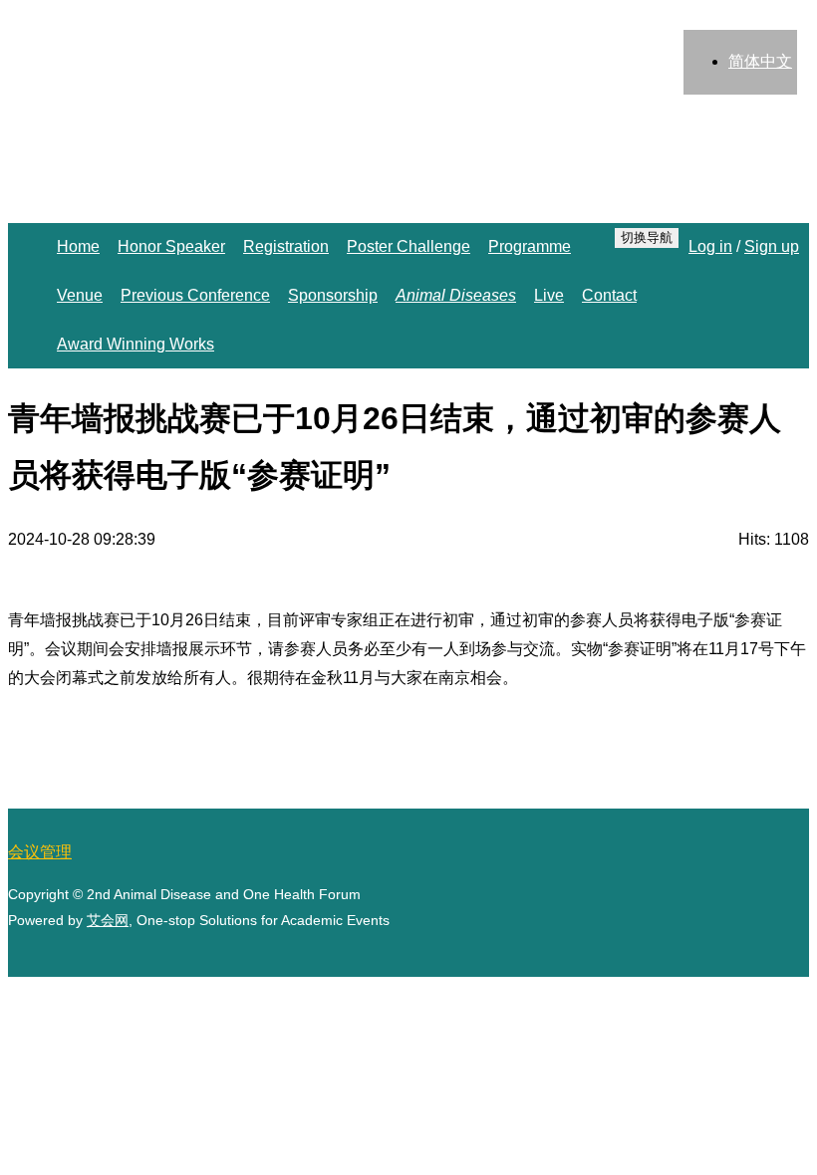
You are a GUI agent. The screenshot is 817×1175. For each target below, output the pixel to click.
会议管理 (40, 851)
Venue (80, 295)
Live (549, 295)
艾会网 (108, 920)
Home (78, 246)
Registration (286, 246)
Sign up (771, 246)
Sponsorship (333, 295)
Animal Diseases (456, 295)
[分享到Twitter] (640, 973)
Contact (609, 295)
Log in (710, 246)
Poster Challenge (408, 246)
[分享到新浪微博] (789, 973)
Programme (529, 246)
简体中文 (760, 61)
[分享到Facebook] (689, 973)
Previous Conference (195, 295)
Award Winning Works (135, 344)
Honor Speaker (171, 246)
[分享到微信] (739, 973)
